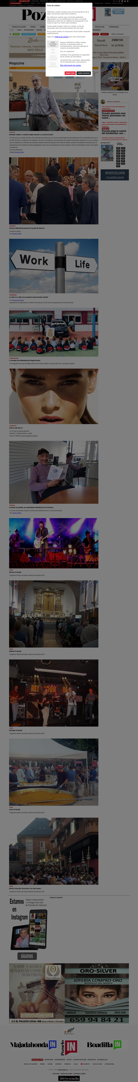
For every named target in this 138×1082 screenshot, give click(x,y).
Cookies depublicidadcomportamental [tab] (53, 64)
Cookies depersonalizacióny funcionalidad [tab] (53, 58)
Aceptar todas (70, 73)
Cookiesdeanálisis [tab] (53, 51)
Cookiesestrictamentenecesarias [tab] (53, 44)
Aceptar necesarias (84, 73)
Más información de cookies (70, 65)
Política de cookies (61, 37)
